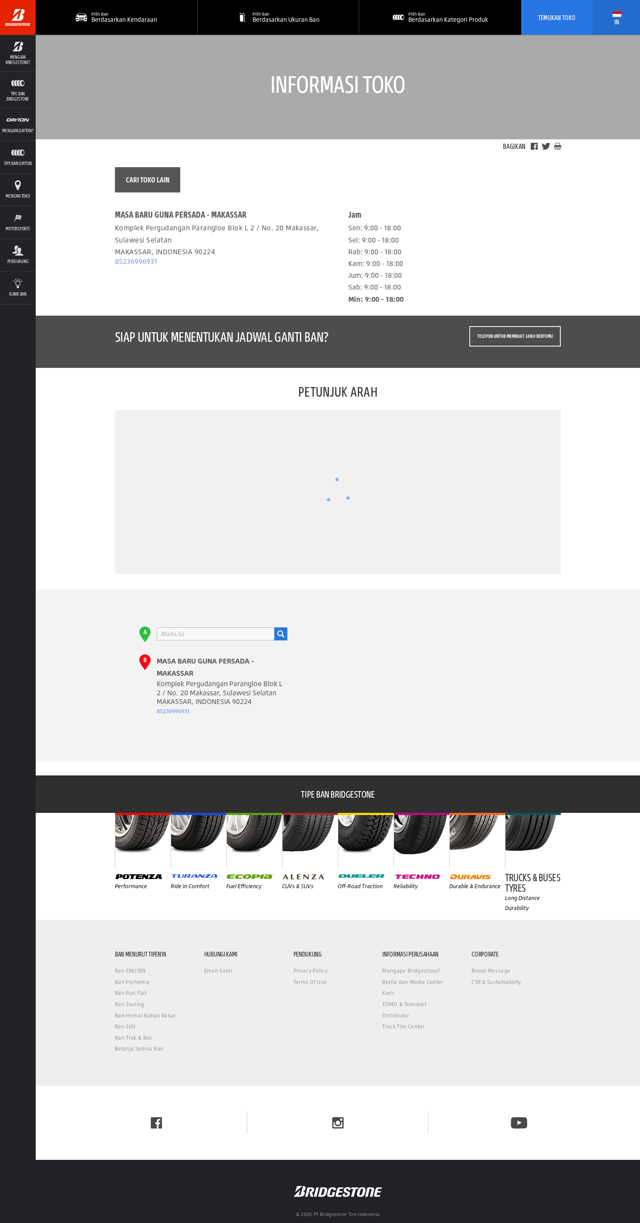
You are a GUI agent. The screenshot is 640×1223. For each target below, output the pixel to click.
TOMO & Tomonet (404, 1004)
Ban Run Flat (130, 993)
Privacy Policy (310, 970)
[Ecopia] (254, 841)
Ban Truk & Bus (133, 1037)
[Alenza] (310, 841)
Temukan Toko (557, 17)
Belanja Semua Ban (139, 1048)
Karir (388, 993)
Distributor (395, 1015)
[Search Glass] (280, 633)
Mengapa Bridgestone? (411, 970)
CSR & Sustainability (496, 982)
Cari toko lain (147, 179)
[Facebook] (534, 146)
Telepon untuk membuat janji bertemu (515, 336)
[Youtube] (519, 1123)
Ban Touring (130, 1004)
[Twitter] (546, 146)
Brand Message (491, 970)
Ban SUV (125, 1026)
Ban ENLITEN (130, 970)
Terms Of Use (310, 982)
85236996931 (136, 261)
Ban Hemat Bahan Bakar (145, 1015)
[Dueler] (366, 841)
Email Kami (218, 970)
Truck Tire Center (403, 1026)
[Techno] (421, 841)
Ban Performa (132, 982)
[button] (18, 53)
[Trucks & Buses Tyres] (533, 841)
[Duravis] (477, 841)
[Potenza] (143, 841)
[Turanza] (198, 841)
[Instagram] (337, 1123)
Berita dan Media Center (412, 982)
